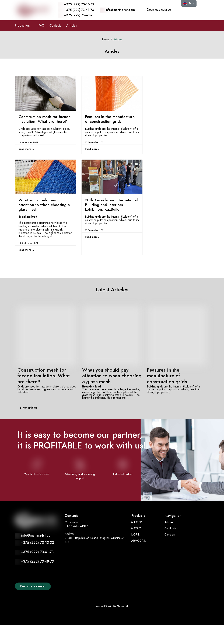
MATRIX (136, 528)
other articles (28, 408)
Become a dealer (33, 586)
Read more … (26, 149)
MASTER (136, 522)
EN (189, 3)
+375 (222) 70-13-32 (79, 4)
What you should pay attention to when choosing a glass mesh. (44, 204)
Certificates (171, 528)
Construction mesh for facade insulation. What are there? (45, 119)
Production (22, 25)
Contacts (55, 25)
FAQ (41, 25)
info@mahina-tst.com (120, 10)
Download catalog (159, 9)
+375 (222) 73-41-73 (79, 10)
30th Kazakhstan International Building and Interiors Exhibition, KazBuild (111, 204)
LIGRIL (135, 535)
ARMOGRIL (138, 541)
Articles (71, 25)
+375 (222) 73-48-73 (79, 15)
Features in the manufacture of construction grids (110, 119)
